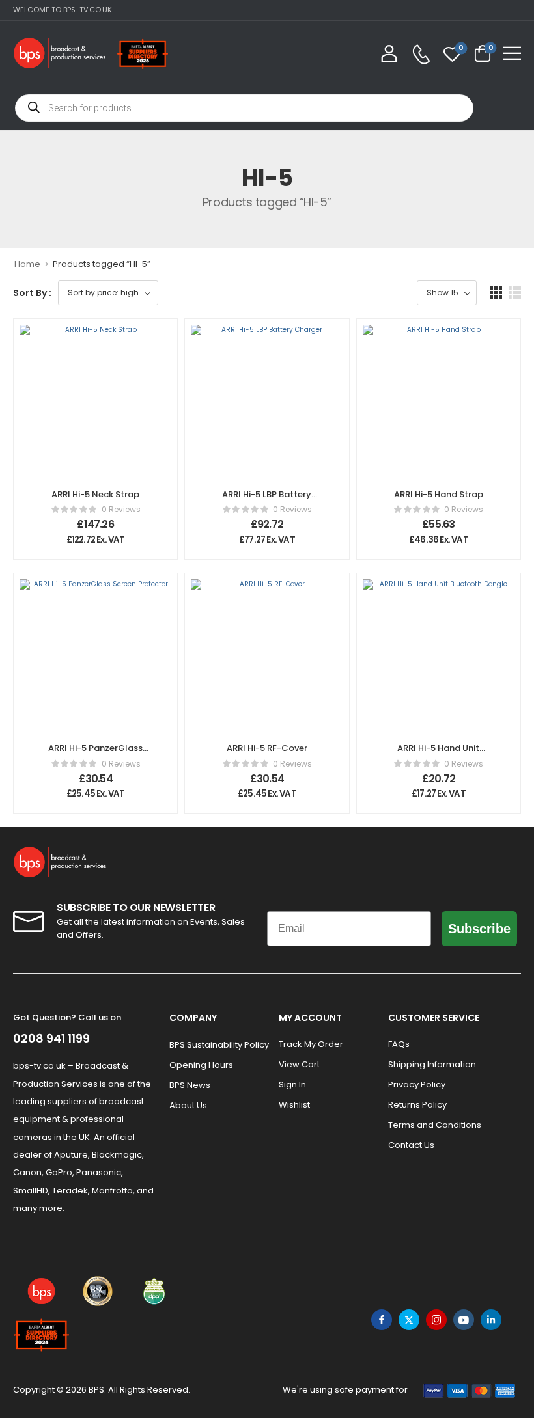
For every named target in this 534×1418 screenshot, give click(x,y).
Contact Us (411, 1145)
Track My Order (311, 1044)
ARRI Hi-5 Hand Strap (438, 494)
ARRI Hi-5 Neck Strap (95, 494)
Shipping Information (432, 1064)
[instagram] (436, 1319)
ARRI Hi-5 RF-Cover (267, 748)
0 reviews (121, 509)
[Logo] (60, 53)
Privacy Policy (416, 1084)
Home (27, 264)
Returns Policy (417, 1104)
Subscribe (479, 928)
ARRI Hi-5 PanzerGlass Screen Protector (95, 754)
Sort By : (32, 292)
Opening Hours (201, 1065)
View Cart (299, 1064)
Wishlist (294, 1104)
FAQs (399, 1044)
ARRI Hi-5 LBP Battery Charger (266, 500)
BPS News (189, 1085)
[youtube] (463, 1319)
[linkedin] (491, 1319)
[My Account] (389, 53)
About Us (188, 1105)
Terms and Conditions (434, 1125)
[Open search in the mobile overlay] (244, 108)
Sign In (292, 1084)
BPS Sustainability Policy (217, 1045)
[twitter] (409, 1319)
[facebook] (381, 1319)
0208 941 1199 (51, 1038)
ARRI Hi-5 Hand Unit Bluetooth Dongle (438, 754)
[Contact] (421, 54)
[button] (512, 53)
